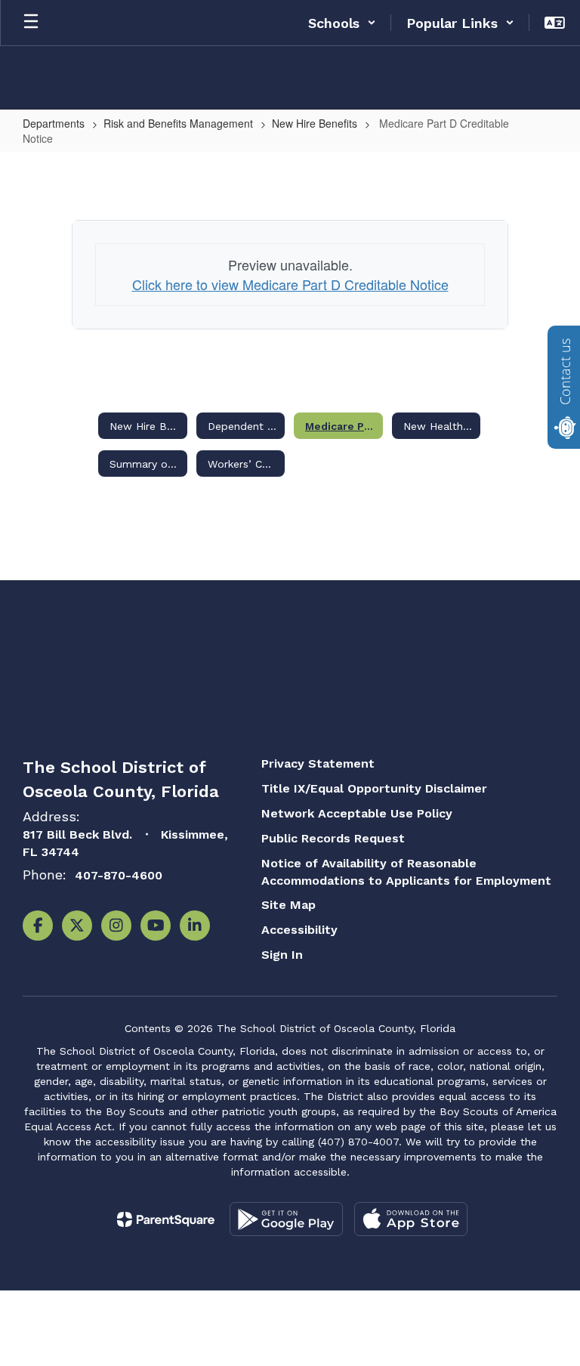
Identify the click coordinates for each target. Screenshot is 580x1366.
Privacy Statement (318, 763)
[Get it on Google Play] (286, 1219)
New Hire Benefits (314, 123)
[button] (342, 22)
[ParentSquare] (165, 1219)
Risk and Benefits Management (178, 123)
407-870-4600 (118, 875)
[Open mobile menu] (31, 22)
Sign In (282, 954)
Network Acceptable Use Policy (356, 813)
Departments (54, 123)
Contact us (565, 371)
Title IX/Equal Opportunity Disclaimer (374, 788)
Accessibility (299, 930)
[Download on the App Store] (410, 1219)
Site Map (288, 905)
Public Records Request (333, 838)
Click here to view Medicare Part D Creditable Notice (290, 284)
